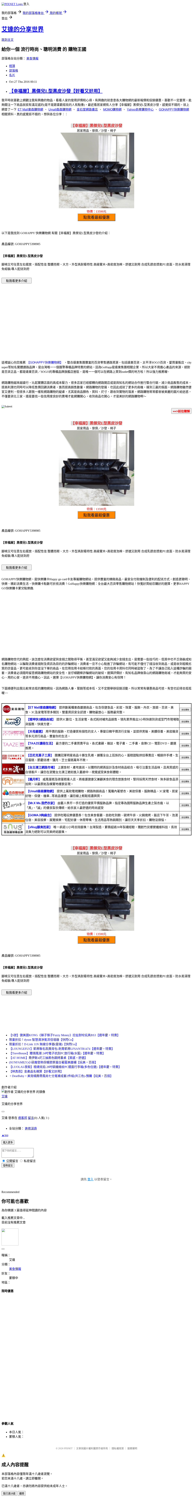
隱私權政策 (118, 1448)
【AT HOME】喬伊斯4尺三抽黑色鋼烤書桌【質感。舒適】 (48, 1057)
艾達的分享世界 (23, 29)
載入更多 (8, 1142)
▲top (5, 1135)
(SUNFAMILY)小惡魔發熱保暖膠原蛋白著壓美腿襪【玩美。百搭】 (53, 1062)
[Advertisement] (96, 316)
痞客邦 (22, 1118)
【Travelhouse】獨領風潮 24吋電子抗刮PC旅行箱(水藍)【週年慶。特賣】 (57, 1053)
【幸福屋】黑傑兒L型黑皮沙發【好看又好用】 (56, 91)
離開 (21, 1493)
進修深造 (31, 1128)
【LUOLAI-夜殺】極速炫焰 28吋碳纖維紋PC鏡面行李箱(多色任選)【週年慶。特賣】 (65, 1066)
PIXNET (68, 1448)
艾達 (5, 1096)
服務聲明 (132, 1448)
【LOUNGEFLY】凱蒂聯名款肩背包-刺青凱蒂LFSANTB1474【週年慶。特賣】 (61, 1048)
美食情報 (32, 58)
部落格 (13, 70)
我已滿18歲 (9, 1493)
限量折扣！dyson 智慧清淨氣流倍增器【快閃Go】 (42, 1039)
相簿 (12, 66)
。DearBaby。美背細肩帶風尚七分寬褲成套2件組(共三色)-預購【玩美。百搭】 (61, 1076)
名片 (12, 75)
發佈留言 (8, 1165)
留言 (31, 1118)
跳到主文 (8, 39)
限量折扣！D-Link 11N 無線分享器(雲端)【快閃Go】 (43, 1044)
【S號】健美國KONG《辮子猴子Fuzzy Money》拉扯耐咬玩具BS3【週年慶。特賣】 (64, 1035)
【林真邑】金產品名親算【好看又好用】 (36, 1071)
